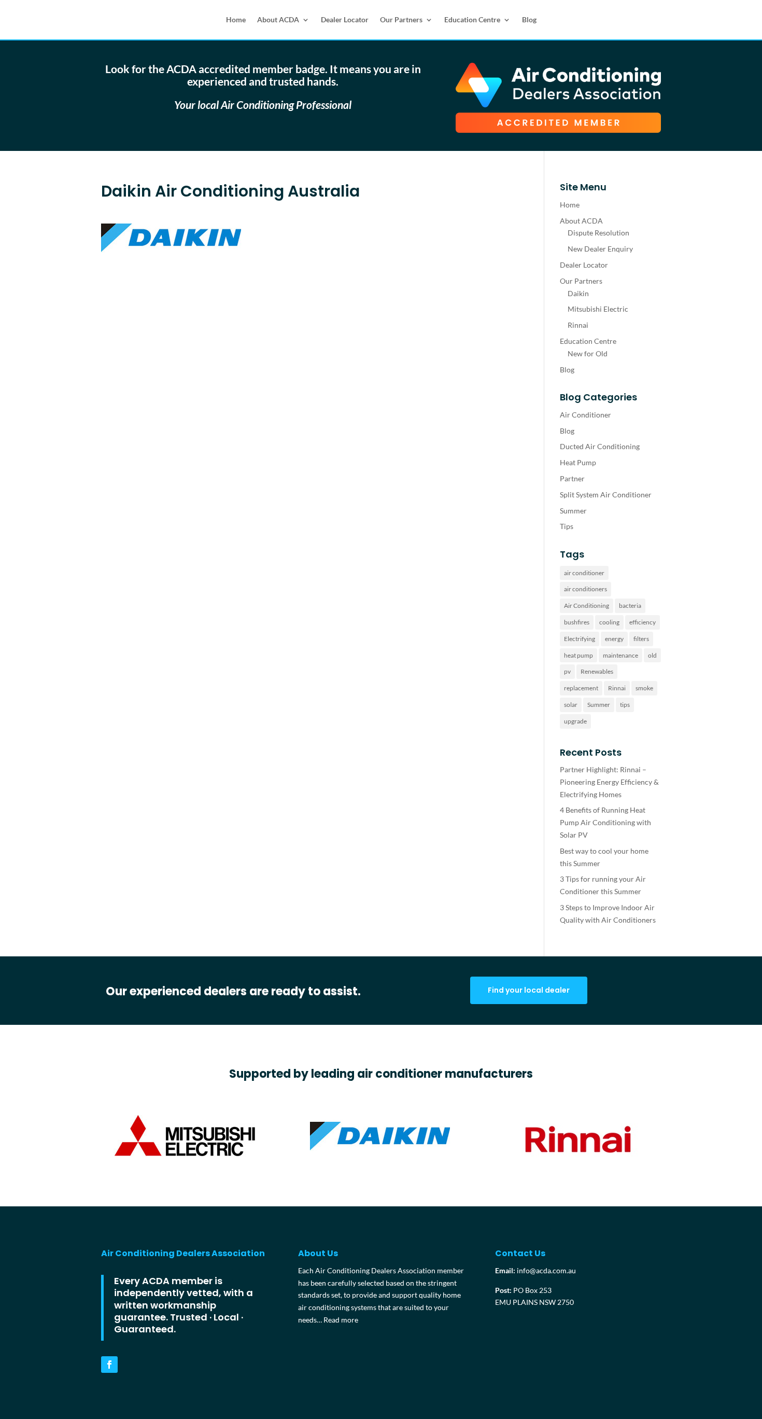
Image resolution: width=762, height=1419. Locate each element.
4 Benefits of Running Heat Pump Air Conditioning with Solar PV (605, 822)
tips (625, 704)
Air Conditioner (585, 414)
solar (570, 704)
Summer (573, 510)
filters (641, 639)
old (652, 655)
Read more (340, 1319)
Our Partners (401, 19)
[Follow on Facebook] (109, 1364)
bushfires (576, 622)
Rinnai (578, 325)
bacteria (630, 605)
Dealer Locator (345, 19)
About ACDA (278, 19)
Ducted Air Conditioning (600, 446)
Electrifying (579, 639)
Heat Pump (578, 462)
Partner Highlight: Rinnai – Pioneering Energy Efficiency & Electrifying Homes (609, 782)
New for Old (588, 353)
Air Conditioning (586, 605)
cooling (609, 622)
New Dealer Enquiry (600, 248)
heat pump (578, 655)
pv (567, 671)
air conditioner (584, 573)
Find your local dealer (529, 990)
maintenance (620, 655)
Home (236, 19)
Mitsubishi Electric (598, 308)
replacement (581, 688)
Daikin (578, 293)
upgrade (575, 721)
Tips (566, 526)
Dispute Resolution (598, 232)
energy (614, 639)
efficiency (642, 622)
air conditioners (585, 589)
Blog (529, 19)
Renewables (597, 671)
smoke (644, 688)
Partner (572, 478)
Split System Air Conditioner (606, 494)
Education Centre (472, 19)
